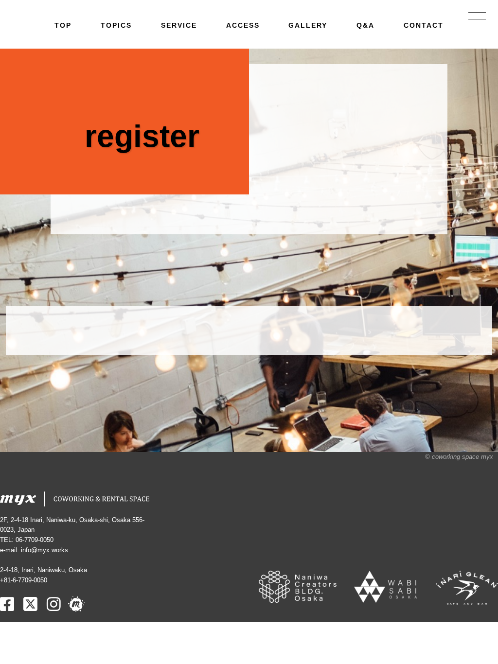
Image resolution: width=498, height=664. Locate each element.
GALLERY (307, 25)
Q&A (365, 25)
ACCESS (243, 25)
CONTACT (424, 25)
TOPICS (116, 25)
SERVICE (179, 25)
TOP (62, 25)
